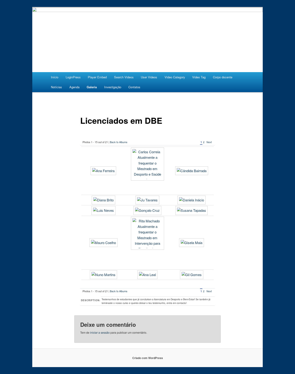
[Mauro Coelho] (103, 242)
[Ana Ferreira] (103, 170)
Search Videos (124, 77)
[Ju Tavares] (147, 199)
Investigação (112, 87)
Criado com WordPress (147, 358)
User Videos (149, 77)
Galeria (92, 87)
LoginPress (73, 77)
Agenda (74, 87)
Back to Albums (118, 142)
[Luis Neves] (103, 210)
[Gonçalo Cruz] (147, 210)
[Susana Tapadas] (191, 210)
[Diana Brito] (103, 199)
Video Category (175, 77)
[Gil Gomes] (191, 274)
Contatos (134, 87)
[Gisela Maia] (191, 242)
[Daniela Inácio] (191, 199)
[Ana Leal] (147, 274)
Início (54, 77)
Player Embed (97, 77)
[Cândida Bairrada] (191, 170)
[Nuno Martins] (103, 274)
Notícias (56, 87)
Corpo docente (222, 77)
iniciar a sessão (100, 332)
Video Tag (199, 77)
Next (209, 142)
